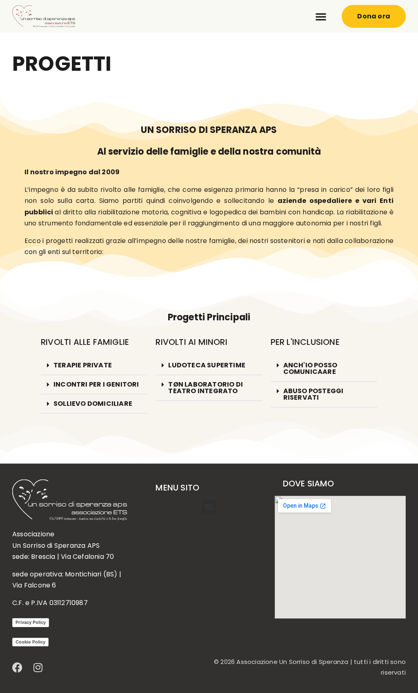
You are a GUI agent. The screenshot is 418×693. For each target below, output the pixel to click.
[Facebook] (17, 667)
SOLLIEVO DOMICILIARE (92, 403)
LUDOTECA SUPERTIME (206, 365)
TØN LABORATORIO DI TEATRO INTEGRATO (205, 388)
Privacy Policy (31, 622)
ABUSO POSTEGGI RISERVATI (313, 394)
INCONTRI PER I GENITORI (96, 384)
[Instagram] (38, 667)
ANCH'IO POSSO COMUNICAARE (310, 368)
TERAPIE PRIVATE (82, 365)
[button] (320, 16)
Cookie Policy (30, 642)
